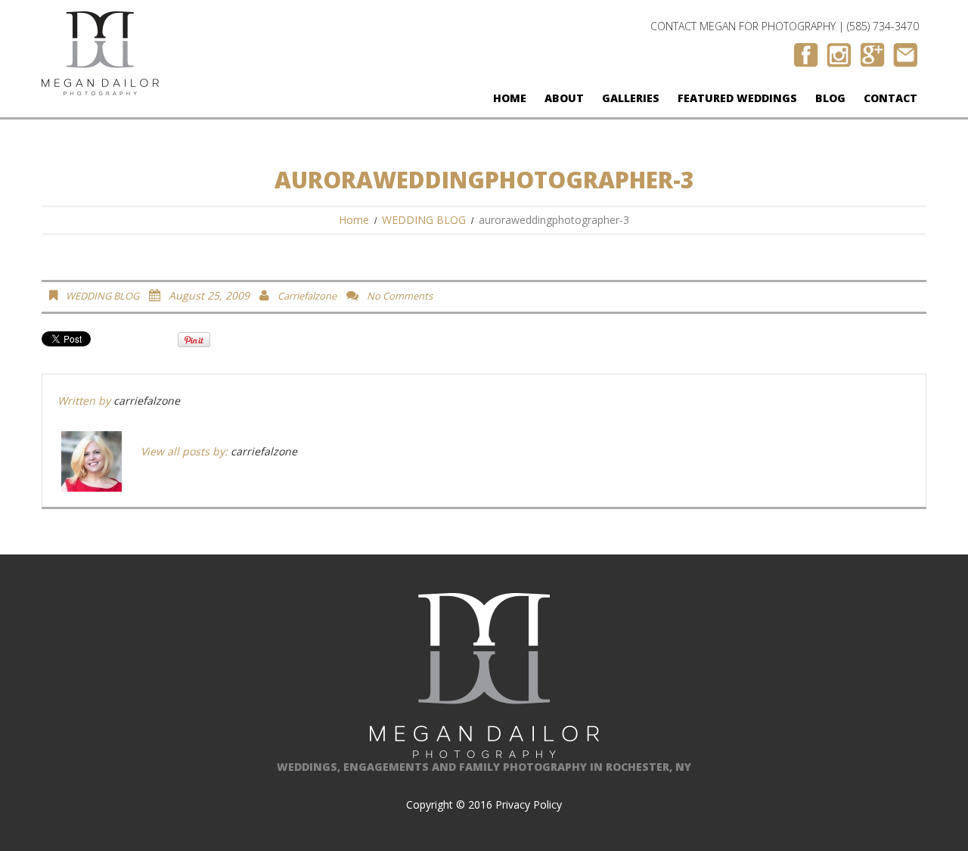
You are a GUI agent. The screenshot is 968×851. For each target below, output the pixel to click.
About (564, 98)
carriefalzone (307, 296)
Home (509, 98)
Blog (830, 98)
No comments (400, 296)
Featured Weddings (737, 98)
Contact (890, 98)
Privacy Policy (528, 804)
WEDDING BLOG (424, 220)
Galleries (630, 98)
